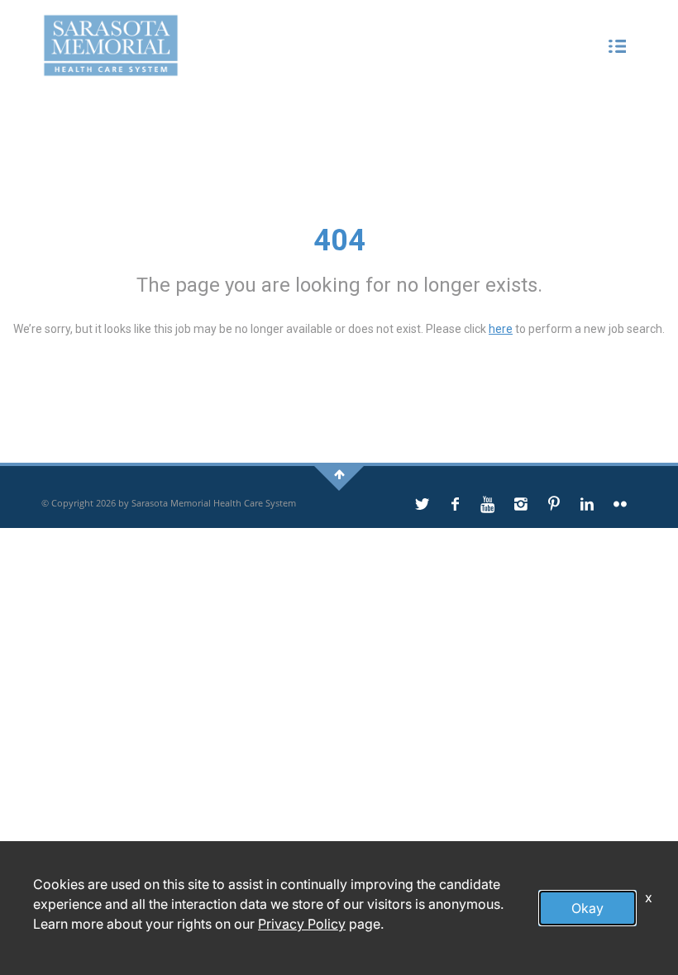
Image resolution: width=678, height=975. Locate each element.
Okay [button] (587, 908)
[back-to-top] (339, 474)
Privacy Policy (302, 924)
